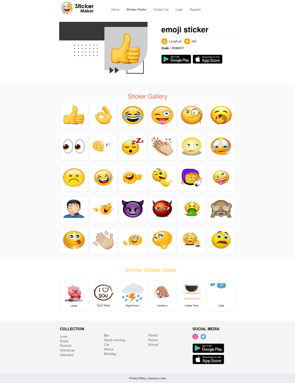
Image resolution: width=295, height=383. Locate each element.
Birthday (110, 353)
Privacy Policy (137, 378)
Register (195, 10)
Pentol (152, 335)
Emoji (64, 341)
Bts (106, 335)
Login (179, 10)
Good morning (114, 339)
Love (63, 336)
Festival (65, 345)
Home (116, 10)
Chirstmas (67, 350)
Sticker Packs (136, 10)
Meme (108, 349)
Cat (106, 344)
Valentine (67, 354)
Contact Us (161, 10)
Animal (153, 344)
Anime (153, 339)
